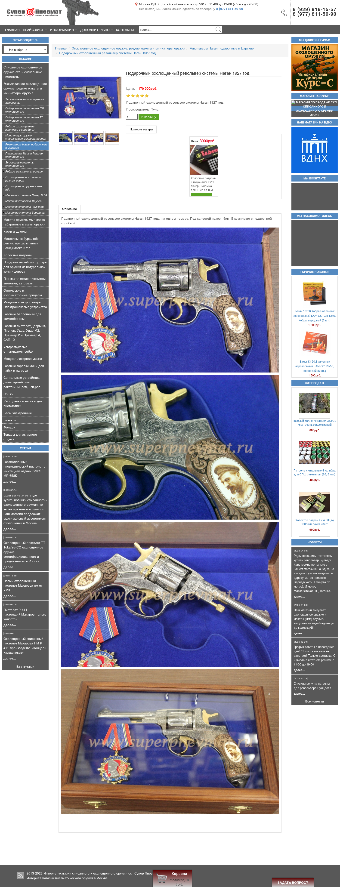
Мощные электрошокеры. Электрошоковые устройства (25, 304)
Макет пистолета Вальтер (24, 207)
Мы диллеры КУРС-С (314, 40)
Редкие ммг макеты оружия (24, 171)
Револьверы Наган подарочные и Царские (26, 145)
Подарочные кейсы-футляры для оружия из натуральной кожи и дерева (25, 267)
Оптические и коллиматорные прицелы (22, 292)
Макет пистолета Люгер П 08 (26, 195)
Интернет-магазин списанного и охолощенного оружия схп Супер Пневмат (100, 873)
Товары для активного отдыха (20, 436)
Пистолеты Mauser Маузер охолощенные (24, 154)
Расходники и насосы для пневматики (23, 403)
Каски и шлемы (15, 231)
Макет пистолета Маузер (23, 201)
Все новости (314, 701)
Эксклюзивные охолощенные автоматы (24, 100)
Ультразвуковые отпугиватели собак (18, 349)
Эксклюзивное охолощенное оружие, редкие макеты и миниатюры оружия (25, 88)
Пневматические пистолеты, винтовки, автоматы (24, 280)
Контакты (125, 29)
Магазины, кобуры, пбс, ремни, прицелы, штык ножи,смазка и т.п (21, 243)
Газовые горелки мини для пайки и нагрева (23, 368)
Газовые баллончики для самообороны (22, 316)
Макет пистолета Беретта (25, 212)
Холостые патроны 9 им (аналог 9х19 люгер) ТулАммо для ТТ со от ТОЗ (203, 184)
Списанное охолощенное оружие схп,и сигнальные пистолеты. (22, 72)
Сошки (8, 393)
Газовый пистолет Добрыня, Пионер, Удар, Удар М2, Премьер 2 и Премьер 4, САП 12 (24, 332)
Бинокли (9, 420)
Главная (12, 29)
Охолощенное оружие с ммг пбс (23, 187)
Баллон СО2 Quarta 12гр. (314, 513)
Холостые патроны (17, 255)
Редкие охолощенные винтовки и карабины (19, 127)
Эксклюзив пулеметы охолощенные (19, 163)
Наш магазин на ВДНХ (314, 122)
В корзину (148, 116)
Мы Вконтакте (314, 178)
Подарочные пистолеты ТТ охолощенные (24, 118)
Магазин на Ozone (314, 96)
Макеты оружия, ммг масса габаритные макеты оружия (24, 221)
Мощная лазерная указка (22, 358)
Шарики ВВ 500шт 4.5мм (315, 421)
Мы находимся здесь (314, 216)
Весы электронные (17, 412)
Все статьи (25, 666)
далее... (9, 481)
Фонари (9, 427)
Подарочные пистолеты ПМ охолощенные (24, 109)
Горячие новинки (314, 272)
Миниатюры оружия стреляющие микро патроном (25, 136)
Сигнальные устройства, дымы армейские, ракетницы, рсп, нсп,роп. (22, 382)
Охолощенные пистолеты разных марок (23, 178)
